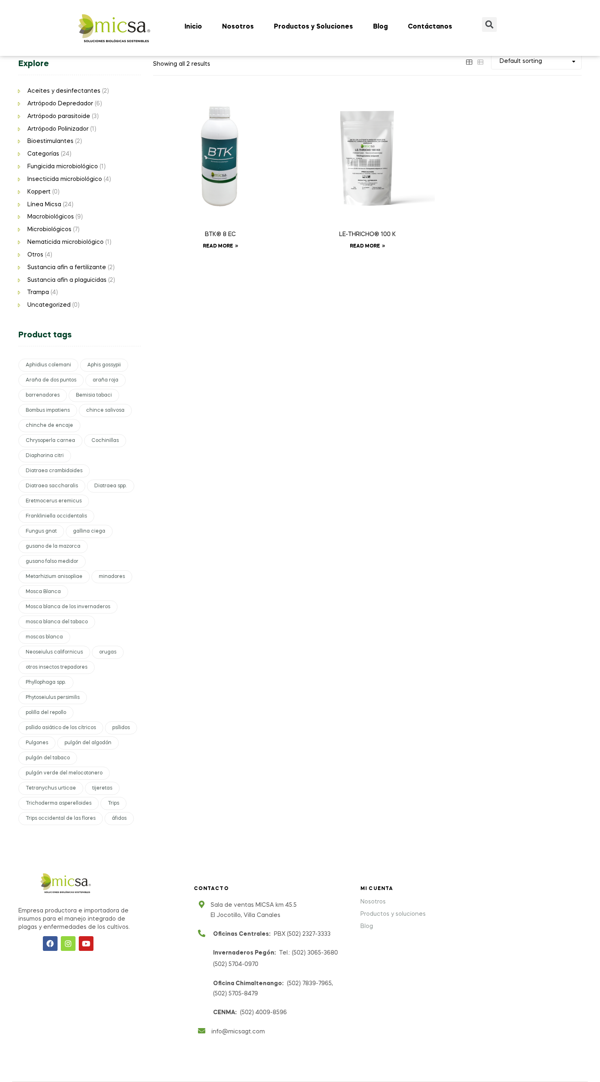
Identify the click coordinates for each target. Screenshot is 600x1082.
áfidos (119, 818)
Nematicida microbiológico (65, 242)
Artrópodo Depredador (60, 104)
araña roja (105, 380)
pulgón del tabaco (48, 758)
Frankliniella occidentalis (56, 516)
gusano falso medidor (52, 561)
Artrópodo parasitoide (58, 116)
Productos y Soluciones (313, 27)
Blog (380, 27)
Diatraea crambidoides (54, 470)
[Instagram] (68, 943)
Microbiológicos (49, 229)
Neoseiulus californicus (54, 652)
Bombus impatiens (48, 410)
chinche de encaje (49, 425)
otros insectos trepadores (56, 667)
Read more (218, 246)
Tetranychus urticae (51, 788)
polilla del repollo (46, 712)
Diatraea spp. (110, 486)
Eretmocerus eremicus (54, 501)
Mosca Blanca (43, 591)
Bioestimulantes (50, 141)
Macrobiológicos (50, 217)
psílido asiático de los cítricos (61, 727)
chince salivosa (105, 410)
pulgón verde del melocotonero (64, 773)
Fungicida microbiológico (62, 167)
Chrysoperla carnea (50, 440)
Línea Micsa (44, 204)
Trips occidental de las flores (61, 818)
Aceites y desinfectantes (63, 91)
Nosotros (238, 27)
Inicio (193, 27)
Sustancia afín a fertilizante (66, 267)
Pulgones (37, 743)
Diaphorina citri (45, 455)
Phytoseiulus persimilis (53, 697)
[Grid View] (469, 61)
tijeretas (102, 788)
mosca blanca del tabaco (57, 622)
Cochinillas (105, 440)
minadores (112, 576)
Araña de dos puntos (51, 380)
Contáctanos (430, 27)
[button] (489, 24)
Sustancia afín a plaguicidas (67, 280)
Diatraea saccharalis (52, 486)
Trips (113, 803)
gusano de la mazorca (53, 546)
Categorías (43, 154)
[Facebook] (50, 943)
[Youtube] (86, 943)
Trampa (38, 292)
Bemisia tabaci (94, 395)
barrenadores (43, 395)
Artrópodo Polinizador (58, 129)
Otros (35, 255)
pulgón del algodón (87, 743)
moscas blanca (44, 637)
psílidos (121, 727)
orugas (107, 652)
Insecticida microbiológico (64, 179)
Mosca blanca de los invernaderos (68, 607)
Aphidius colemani (48, 365)
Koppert (39, 192)
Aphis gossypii (104, 365)
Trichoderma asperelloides (58, 803)
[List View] (480, 61)
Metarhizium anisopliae (54, 576)
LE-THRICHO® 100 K (367, 234)
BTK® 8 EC (220, 234)
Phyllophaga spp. (46, 682)
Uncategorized (49, 305)
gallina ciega (89, 531)
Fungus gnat (41, 531)
